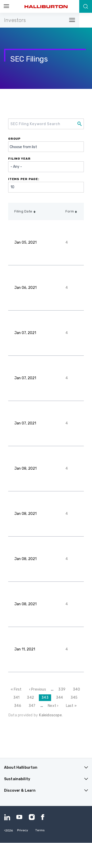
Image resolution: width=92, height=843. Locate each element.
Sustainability (17, 779)
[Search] (85, 6)
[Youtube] (19, 817)
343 (46, 698)
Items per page (23, 179)
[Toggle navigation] (70, 20)
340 (77, 689)
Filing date (23, 211)
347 (33, 706)
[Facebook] (44, 817)
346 (18, 706)
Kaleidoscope (50, 715)
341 (17, 697)
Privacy (22, 830)
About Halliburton (20, 767)
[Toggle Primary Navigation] (6, 6)
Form (69, 211)
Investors (15, 20)
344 (60, 697)
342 (31, 697)
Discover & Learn (20, 790)
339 (62, 689)
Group (14, 138)
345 (75, 697)
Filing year (19, 158)
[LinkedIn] (7, 817)
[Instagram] (32, 817)
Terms (40, 830)
